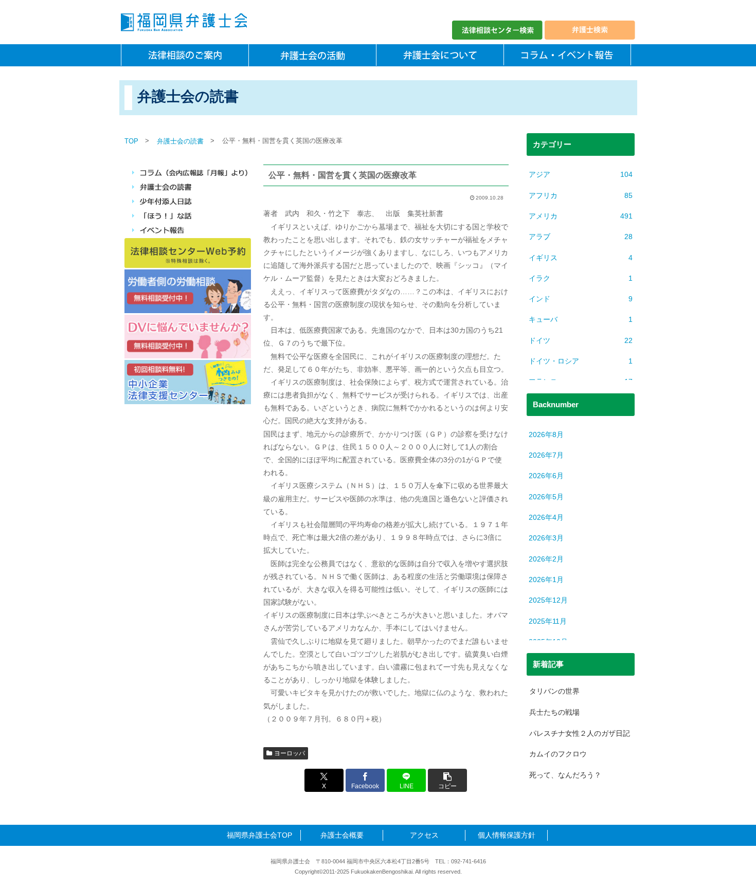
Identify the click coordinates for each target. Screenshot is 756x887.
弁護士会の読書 (180, 141)
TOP (131, 141)
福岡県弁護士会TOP (259, 835)
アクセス (424, 835)
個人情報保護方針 (506, 835)
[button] (447, 780)
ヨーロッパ (289, 753)
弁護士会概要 (342, 835)
